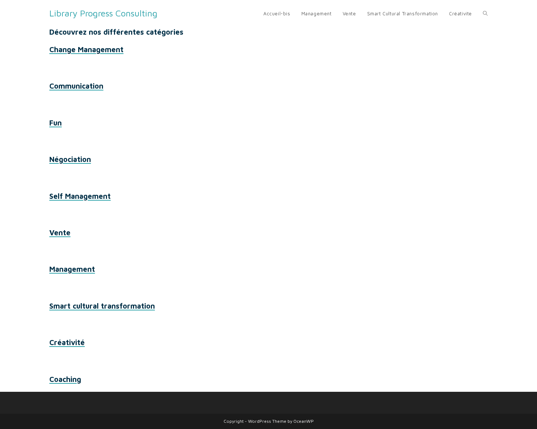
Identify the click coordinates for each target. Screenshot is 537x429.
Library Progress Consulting (103, 13)
